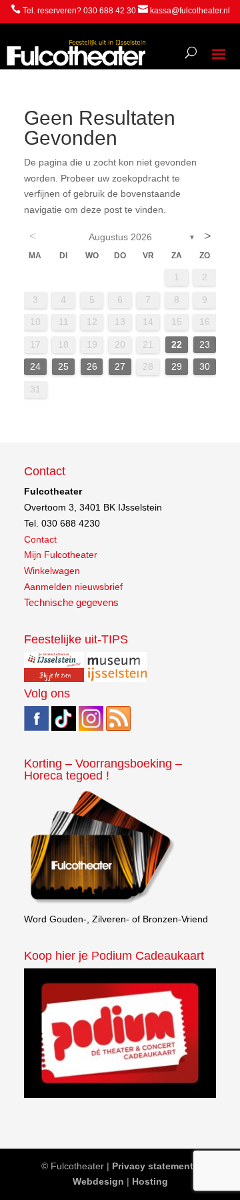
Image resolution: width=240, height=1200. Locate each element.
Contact (40, 539)
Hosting (150, 1181)
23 (204, 344)
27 (120, 366)
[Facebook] (36, 727)
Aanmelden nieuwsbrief (73, 586)
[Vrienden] (100, 903)
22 (176, 344)
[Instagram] (91, 727)
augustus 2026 (120, 237)
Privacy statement (152, 1166)
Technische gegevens (71, 602)
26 (92, 366)
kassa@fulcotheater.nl (190, 10)
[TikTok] (63, 727)
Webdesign (98, 1181)
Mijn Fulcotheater (60, 554)
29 (176, 366)
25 (63, 366)
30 (204, 366)
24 (35, 366)
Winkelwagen (52, 570)
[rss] (118, 727)
